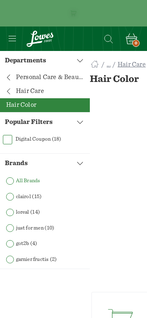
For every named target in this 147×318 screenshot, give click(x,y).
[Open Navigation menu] (12, 39)
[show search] (108, 39)
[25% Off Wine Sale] (73, 13)
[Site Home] (95, 64)
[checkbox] (45, 139)
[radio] (45, 181)
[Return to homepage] (40, 39)
